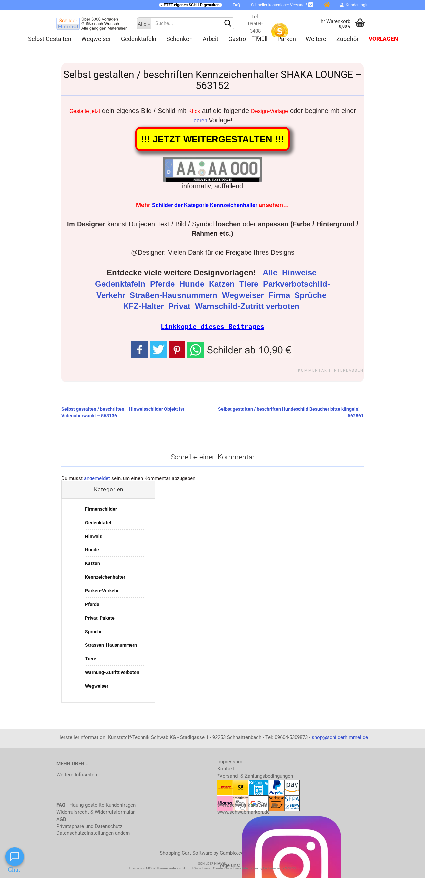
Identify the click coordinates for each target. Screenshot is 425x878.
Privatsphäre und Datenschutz (89, 826)
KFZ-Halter (144, 306)
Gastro (237, 38)
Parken (286, 38)
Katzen (223, 284)
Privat (180, 306)
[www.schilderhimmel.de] (91, 23)
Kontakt (226, 769)
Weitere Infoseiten (76, 775)
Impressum (229, 762)
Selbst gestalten (49, 38)
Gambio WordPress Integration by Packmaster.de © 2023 (254, 868)
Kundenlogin (356, 5)
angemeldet (97, 478)
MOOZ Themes (157, 868)
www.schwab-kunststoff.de (247, 805)
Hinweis (93, 536)
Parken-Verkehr (102, 590)
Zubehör (347, 38)
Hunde (193, 284)
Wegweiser (96, 38)
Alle (271, 272)
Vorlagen (383, 39)
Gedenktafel (98, 522)
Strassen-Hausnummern (111, 645)
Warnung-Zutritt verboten (112, 672)
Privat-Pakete (100, 618)
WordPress (202, 868)
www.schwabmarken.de (243, 812)
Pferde (163, 284)
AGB (61, 819)
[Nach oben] (407, 868)
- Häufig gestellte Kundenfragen (96, 805)
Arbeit (210, 38)
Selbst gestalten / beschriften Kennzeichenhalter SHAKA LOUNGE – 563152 (212, 80)
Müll (261, 38)
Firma (280, 295)
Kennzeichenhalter (105, 577)
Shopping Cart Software (186, 853)
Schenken (179, 38)
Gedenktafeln (138, 38)
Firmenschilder (101, 509)
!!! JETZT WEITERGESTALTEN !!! (212, 139)
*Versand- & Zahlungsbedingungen (255, 776)
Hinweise (300, 272)
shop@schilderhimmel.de (340, 737)
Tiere (250, 284)
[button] (240, 349)
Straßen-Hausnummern (175, 295)
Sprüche (312, 295)
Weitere (316, 38)
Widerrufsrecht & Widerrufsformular (95, 812)
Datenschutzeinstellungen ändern (93, 833)
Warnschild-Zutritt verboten (248, 306)
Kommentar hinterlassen (331, 370)
